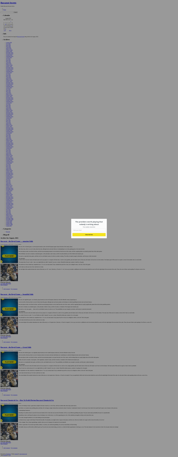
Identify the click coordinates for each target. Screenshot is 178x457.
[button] (89, 223)
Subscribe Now (89, 234)
